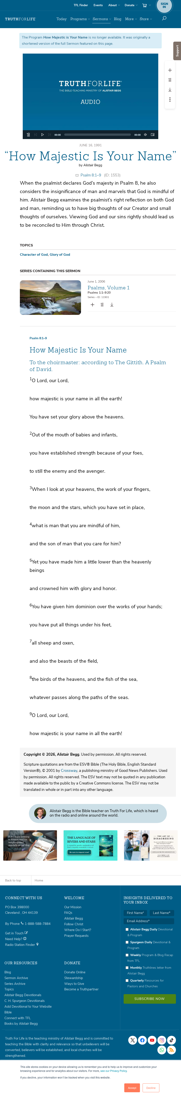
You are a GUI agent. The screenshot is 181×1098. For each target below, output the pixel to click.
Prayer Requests (76, 935)
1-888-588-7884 (38, 924)
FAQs (68, 912)
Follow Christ (73, 924)
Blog (117, 19)
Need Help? (14, 939)
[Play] (42, 134)
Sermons (100, 19)
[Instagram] (161, 1040)
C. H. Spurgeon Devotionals (24, 1001)
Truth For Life (20, 19)
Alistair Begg (73, 918)
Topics (9, 989)
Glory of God (60, 254)
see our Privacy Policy (113, 1071)
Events (98, 5)
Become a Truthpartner (81, 989)
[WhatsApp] (161, 1050)
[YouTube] (152, 1040)
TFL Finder (81, 5)
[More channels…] (171, 1050)
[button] (90, 96)
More (129, 19)
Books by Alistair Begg (21, 1023)
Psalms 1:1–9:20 (99, 292)
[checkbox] (149, 957)
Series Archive (14, 984)
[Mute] (145, 134)
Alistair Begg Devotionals (22, 995)
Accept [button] (132, 1088)
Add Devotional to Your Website (28, 1006)
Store (144, 19)
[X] (132, 1040)
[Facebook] (142, 1040)
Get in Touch (15, 933)
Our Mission (72, 907)
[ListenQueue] (28, 134)
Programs (78, 19)
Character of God (34, 254)
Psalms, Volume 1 (109, 288)
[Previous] (35, 134)
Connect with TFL (17, 1018)
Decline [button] (151, 1088)
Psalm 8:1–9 (91, 175)
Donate (129, 5)
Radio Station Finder (20, 945)
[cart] (146, 5)
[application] (90, 134)
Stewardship (73, 978)
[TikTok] (171, 1040)
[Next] (49, 134)
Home (39, 880)
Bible (8, 1012)
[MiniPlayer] (152, 134)
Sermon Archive (16, 978)
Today (62, 19)
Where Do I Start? (77, 930)
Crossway (69, 770)
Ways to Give (74, 984)
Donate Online (74, 972)
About (112, 5)
